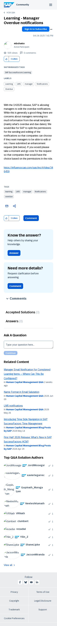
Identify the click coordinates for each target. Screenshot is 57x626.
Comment (31, 218)
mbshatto (19, 43)
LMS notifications (13, 405)
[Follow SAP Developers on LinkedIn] (37, 582)
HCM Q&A (11, 12)
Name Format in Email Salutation (21, 392)
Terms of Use (42, 592)
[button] (6, 59)
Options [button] (51, 29)
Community (22, 4)
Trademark (14, 609)
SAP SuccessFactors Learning (18, 72)
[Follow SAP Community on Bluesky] (25, 582)
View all (8, 565)
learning (8, 192)
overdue (9, 196)
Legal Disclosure (42, 600)
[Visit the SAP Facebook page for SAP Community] (20, 582)
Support (42, 609)
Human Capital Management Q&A (25, 382)
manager (27, 192)
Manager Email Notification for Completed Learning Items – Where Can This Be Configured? (27, 374)
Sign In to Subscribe (36, 29)
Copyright (14, 600)
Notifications (40, 192)
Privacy (14, 592)
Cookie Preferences (14, 618)
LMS (18, 192)
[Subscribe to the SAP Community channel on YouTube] (31, 582)
